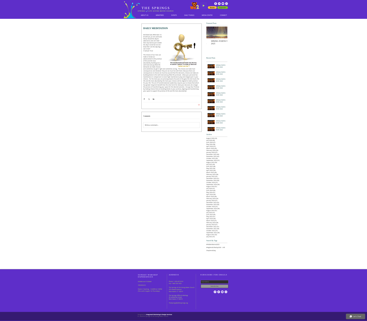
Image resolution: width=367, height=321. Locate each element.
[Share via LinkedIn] (153, 99)
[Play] (204, 6)
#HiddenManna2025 (212, 244)
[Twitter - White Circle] (219, 3)
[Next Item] (224, 32)
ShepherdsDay (211, 250)
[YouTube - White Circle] (223, 3)
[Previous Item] (209, 32)
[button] (160, 15)
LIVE (223, 247)
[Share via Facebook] (144, 99)
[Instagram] (226, 3)
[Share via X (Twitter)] (149, 99)
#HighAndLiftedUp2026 (213, 247)
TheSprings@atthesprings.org (178, 303)
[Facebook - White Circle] (215, 3)
